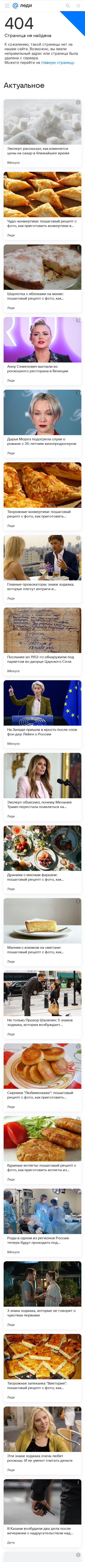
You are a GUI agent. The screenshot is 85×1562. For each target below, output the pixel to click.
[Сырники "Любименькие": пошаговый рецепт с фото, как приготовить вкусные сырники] (42, 1077)
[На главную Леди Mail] (25, 5)
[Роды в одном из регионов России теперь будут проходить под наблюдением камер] (42, 1223)
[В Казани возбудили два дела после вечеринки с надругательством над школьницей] (42, 1513)
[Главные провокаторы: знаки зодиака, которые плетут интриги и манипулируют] (42, 569)
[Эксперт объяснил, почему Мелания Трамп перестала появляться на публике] (42, 787)
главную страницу (57, 62)
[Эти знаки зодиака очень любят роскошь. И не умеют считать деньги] (42, 1441)
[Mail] (15, 5)
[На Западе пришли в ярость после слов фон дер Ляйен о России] (42, 714)
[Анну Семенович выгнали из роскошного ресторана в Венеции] (42, 351)
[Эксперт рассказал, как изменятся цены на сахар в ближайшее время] (42, 133)
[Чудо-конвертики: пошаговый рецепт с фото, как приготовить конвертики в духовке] (42, 206)
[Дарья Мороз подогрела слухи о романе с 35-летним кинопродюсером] (42, 424)
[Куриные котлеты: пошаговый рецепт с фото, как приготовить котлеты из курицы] (42, 1150)
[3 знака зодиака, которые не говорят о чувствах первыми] (42, 1295)
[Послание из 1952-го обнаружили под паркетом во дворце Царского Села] (42, 642)
